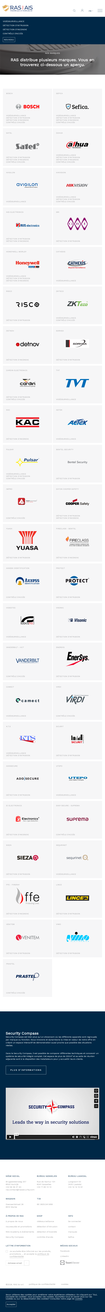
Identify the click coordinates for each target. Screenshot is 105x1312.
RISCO (9, 291)
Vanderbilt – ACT (15, 647)
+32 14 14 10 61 (75, 1187)
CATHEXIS (60, 252)
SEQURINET (61, 845)
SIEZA (9, 845)
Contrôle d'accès (13, 33)
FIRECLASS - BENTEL (66, 529)
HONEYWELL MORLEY (16, 252)
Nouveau (9, 39)
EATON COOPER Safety (67, 489)
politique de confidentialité (42, 1284)
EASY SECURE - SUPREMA (68, 806)
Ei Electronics (14, 806)
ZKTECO (60, 291)
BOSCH (9, 93)
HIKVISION (61, 172)
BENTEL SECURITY (64, 449)
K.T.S (8, 726)
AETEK (59, 410)
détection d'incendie (47, 1232)
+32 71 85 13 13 (44, 1187)
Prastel (10, 964)
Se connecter (74, 1221)
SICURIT (60, 726)
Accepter (11, 1304)
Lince (59, 885)
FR (90, 11)
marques (72, 1232)
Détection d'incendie (15, 29)
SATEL (9, 133)
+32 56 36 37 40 (13, 1187)
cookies (78, 1298)
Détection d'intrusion (15, 25)
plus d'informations (26, 1070)
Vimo (58, 924)
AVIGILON (10, 172)
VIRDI (58, 687)
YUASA (9, 529)
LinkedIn (64, 1256)
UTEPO (59, 766)
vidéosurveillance (45, 1221)
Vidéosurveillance (13, 21)
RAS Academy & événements (20, 1232)
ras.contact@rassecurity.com (20, 1189)
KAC (8, 410)
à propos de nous (14, 1221)
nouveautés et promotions (19, 1226)
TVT (58, 370)
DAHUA (59, 133)
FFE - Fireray (13, 885)
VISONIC (60, 608)
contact (72, 1226)
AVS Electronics (14, 212)
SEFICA (59, 93)
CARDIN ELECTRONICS (16, 370)
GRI (57, 212)
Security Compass (15, 1237)
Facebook (65, 1251)
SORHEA (60, 331)
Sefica (71, 1237)
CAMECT (10, 687)
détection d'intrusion (47, 1226)
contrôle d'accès (45, 1237)
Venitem (10, 924)
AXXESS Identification (17, 568)
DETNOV (10, 331)
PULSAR (9, 449)
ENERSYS (60, 647)
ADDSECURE (12, 766)
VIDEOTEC (11, 608)
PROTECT (60, 568)
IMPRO (9, 489)
